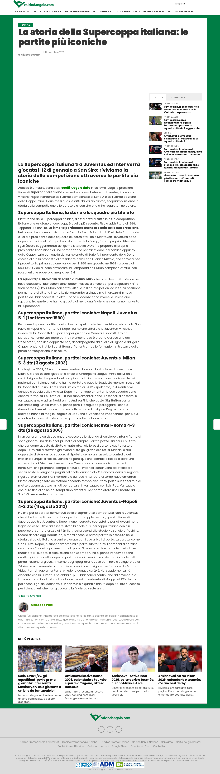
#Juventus (34, 596)
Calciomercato (126, 11)
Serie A (105, 11)
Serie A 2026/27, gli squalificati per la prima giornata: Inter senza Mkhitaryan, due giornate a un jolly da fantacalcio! (39, 683)
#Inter (22, 596)
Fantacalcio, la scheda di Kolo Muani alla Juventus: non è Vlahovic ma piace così (181, 109)
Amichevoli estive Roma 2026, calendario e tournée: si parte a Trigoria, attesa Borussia (86, 681)
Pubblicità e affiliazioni (71, 746)
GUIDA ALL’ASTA (50, 11)
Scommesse (183, 11)
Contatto (159, 746)
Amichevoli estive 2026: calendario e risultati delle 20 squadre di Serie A (181, 138)
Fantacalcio (25, 11)
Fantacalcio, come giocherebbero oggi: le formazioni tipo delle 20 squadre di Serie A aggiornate (182, 124)
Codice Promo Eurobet (115, 742)
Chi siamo (167, 742)
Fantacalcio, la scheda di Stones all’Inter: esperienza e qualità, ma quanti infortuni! (181, 165)
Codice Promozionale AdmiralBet (39, 742)
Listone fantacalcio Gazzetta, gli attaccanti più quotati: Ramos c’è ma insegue (181, 178)
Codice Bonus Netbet (145, 742)
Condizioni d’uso (140, 746)
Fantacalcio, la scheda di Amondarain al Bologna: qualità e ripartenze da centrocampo (183, 152)
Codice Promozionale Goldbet (80, 742)
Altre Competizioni (157, 11)
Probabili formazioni (80, 11)
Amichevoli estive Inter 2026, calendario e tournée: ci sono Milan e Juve (133, 680)
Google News (120, 746)
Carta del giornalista (188, 742)
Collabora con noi (98, 746)
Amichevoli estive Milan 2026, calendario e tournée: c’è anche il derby (179, 680)
